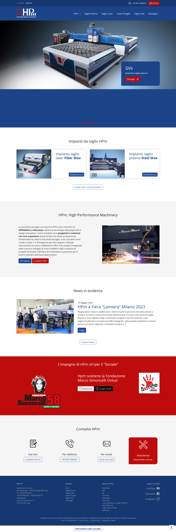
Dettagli (131, 79)
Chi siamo (25, 260)
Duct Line (105, 500)
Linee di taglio (123, 13)
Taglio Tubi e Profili (109, 508)
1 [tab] (82, 123)
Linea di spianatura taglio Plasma (114, 503)
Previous (4, 73)
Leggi (81, 330)
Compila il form (33, 459)
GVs (103, 490)
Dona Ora (87, 388)
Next (171, 73)
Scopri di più (105, 388)
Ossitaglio (153, 13)
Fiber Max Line (107, 505)
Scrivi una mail (106, 459)
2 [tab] (85, 123)
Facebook (151, 493)
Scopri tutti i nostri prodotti (88, 187)
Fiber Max (106, 498)
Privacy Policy (83, 520)
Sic (103, 493)
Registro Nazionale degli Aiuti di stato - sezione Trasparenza (113, 518)
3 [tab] (88, 123)
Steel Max (106, 488)
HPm (76, 13)
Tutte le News (88, 342)
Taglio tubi (139, 13)
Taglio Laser (107, 13)
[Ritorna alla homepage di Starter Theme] (26, 13)
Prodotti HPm (40, 260)
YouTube (151, 488)
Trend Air (105, 495)
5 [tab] (94, 123)
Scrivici (156, 3)
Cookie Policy (95, 520)
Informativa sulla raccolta (88, 528)
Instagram (150, 498)
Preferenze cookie (108, 520)
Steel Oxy (105, 510)
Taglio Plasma (91, 13)
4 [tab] (91, 123)
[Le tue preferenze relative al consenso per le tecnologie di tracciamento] (171, 527)
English (29, 3)
